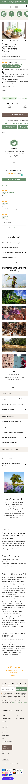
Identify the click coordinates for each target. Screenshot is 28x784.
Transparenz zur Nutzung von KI (6, 752)
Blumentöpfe (19, 18)
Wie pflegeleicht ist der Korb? (9, 257)
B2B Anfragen (5, 716)
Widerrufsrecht (5, 735)
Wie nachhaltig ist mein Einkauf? (10, 442)
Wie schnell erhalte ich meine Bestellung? (12, 404)
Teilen (3, 132)
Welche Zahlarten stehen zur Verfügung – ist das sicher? (13, 399)
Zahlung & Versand (6, 718)
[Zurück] (2, 40)
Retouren (4, 721)
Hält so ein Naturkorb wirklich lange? (11, 243)
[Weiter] (25, 40)
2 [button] (12, 228)
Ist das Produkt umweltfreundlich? (10, 247)
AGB (3, 738)
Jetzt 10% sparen (21, 689)
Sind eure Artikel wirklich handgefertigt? (12, 421)
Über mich (18, 713)
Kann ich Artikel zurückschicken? (10, 454)
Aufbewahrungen (4, 18)
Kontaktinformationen (7, 742)
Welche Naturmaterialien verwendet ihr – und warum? (13, 427)
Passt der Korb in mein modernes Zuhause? (12, 252)
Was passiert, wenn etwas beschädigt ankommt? (11, 464)
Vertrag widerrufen (6, 747)
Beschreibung (5, 529)
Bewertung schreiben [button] (14, 179)
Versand (15, 56)
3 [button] (14, 228)
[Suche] (5, 6)
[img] (5, 190)
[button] (5, 62)
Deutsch (4, 759)
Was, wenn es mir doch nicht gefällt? (11, 262)
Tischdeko (12, 18)
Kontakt (4, 713)
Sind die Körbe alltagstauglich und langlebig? (13, 432)
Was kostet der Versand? (8, 409)
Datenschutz (5, 733)
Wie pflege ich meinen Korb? (9, 437)
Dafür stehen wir (20, 716)
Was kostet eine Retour (8, 458)
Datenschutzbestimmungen (19, 702)
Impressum (4, 730)
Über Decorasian (20, 718)
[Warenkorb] (25, 6)
